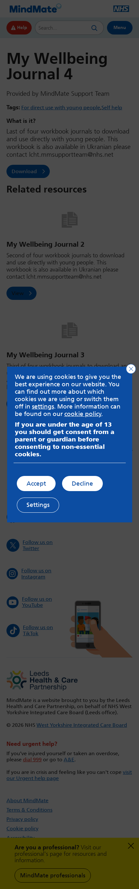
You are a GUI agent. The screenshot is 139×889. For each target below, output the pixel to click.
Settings (38, 505)
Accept (36, 483)
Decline (82, 483)
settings (43, 406)
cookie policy (83, 414)
